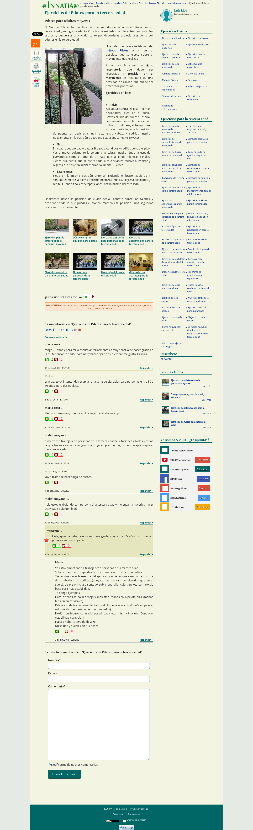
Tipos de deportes (171, 96)
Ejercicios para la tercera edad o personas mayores (55, 241)
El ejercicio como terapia (196, 319)
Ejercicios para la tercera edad (172, 3)
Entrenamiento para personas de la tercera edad (172, 217)
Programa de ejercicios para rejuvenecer (194, 275)
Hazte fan (203, 478)
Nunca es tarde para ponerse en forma (198, 299)
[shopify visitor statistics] (126, 826)
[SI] (86, 296)
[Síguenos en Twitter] (164, 497)
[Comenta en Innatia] (164, 450)
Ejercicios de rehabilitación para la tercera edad (198, 229)
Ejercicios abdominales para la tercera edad (141, 241)
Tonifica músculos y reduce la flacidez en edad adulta (197, 217)
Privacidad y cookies (138, 808)
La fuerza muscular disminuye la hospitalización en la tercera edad (197, 331)
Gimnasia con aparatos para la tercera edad (138, 275)
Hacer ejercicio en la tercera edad (113, 274)
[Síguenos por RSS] (164, 506)
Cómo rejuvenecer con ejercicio (171, 328)
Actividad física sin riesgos (171, 309)
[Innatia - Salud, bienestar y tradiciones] (60, 5)
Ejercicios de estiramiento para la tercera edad (171, 142)
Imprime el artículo (36, 71)
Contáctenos (134, 813)
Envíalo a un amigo (36, 58)
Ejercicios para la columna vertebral (170, 56)
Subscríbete (202, 459)
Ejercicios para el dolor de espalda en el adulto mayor (173, 262)
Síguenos (203, 488)
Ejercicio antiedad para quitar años (196, 309)
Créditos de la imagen (136, 819)
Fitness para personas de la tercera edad (81, 275)
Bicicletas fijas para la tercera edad (172, 228)
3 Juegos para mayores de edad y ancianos (197, 129)
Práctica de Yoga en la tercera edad (198, 251)
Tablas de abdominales (168, 88)
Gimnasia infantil (196, 73)
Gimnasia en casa (171, 73)
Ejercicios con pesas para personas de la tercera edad (112, 241)
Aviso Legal (118, 813)
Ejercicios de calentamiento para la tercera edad (198, 168)
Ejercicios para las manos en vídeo (170, 286)
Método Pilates (170, 80)
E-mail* (53, 673)
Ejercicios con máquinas (168, 46)
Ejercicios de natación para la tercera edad (198, 179)
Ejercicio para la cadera (169, 299)
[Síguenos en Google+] (164, 488)
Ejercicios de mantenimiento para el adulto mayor (199, 191)
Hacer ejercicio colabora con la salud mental (198, 288)
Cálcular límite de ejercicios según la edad (196, 155)
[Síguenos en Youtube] (164, 459)
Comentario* (56, 686)
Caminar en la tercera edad (172, 179)
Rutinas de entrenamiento (169, 107)
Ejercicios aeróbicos (198, 38)
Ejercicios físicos (147, 3)
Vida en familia (113, 3)
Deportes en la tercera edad (173, 273)
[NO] (92, 296)
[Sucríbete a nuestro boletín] (164, 469)
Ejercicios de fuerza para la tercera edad (171, 153)
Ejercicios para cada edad (171, 319)
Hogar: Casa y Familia (92, 3)
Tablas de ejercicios (197, 86)
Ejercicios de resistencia (193, 97)
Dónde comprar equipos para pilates (85, 239)
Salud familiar (129, 3)
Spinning (192, 80)
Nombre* (54, 660)
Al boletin (166, 359)
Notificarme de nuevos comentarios (74, 765)
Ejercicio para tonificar (173, 38)
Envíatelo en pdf (36, 84)
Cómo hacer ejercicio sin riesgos (172, 345)
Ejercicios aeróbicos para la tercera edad (56, 274)
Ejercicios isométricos (199, 44)
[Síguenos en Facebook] (164, 478)
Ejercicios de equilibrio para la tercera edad (173, 251)
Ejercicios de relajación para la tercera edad (173, 189)
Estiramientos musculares (194, 65)
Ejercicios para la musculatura (196, 56)
